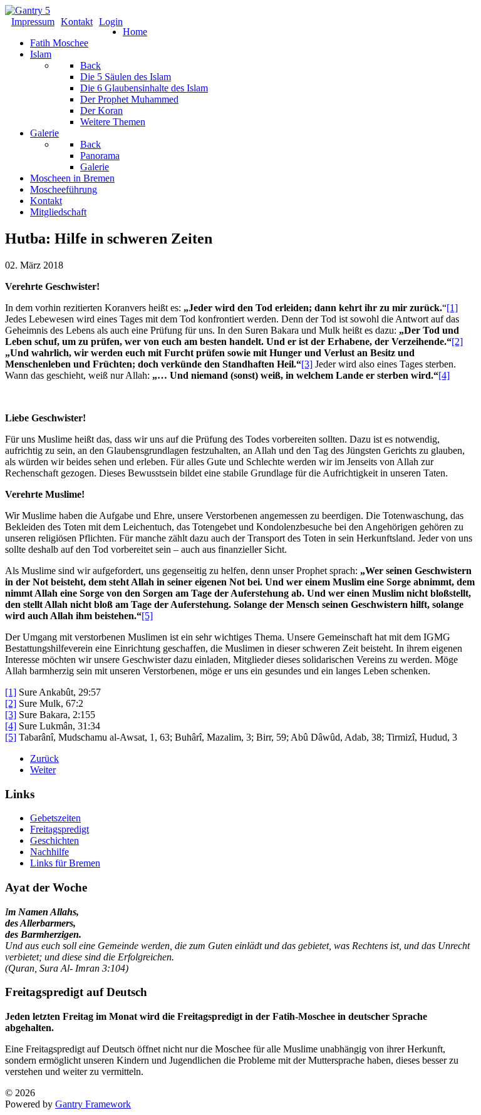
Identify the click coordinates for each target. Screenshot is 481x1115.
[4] (444, 375)
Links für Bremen (65, 863)
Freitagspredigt (59, 829)
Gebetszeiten (55, 818)
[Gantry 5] (27, 10)
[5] (147, 615)
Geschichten (54, 840)
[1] (452, 307)
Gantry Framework (93, 1104)
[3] (307, 364)
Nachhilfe (49, 851)
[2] (457, 341)
